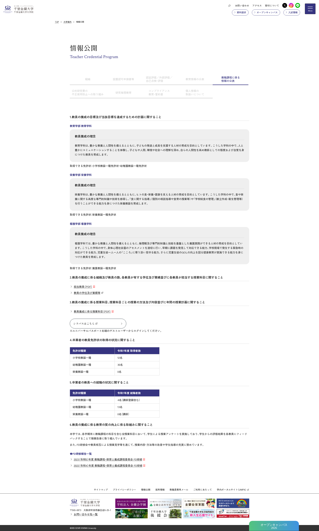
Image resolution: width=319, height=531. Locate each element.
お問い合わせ (242, 5)
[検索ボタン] (229, 5)
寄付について (272, 5)
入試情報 (293, 12)
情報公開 (145, 489)
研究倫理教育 (123, 93)
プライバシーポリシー (124, 489)
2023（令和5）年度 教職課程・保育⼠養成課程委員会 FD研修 (108, 459)
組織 (87, 79)
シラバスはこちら (84, 323)
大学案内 (67, 21)
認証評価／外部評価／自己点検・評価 (159, 79)
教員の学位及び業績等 (87, 293)
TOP (57, 21)
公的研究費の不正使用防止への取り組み (88, 92)
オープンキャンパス (267, 12)
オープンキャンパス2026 (274, 526)
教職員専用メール (179, 489)
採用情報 (160, 489)
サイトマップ (101, 489)
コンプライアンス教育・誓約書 (159, 92)
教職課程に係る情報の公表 (230, 79)
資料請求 (241, 12)
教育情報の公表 (195, 79)
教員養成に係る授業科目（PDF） (92, 311)
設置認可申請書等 (123, 79)
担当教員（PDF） (83, 287)
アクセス (257, 5)
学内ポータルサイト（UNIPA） (231, 489)
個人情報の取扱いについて (195, 92)
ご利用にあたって (202, 489)
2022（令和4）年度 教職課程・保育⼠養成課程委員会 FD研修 (108, 465)
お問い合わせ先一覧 (86, 514)
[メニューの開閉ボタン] (310, 8)
